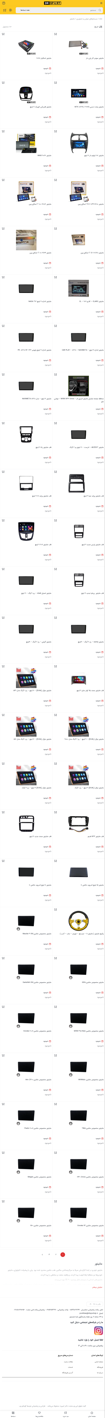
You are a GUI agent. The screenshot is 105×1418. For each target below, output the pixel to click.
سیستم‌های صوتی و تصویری (86, 18)
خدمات (70, 1367)
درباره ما (100, 1372)
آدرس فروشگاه (67, 1372)
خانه (100, 18)
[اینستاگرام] (98, 1330)
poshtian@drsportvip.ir (89, 1313)
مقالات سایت (68, 1362)
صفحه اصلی (99, 1362)
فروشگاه (100, 1367)
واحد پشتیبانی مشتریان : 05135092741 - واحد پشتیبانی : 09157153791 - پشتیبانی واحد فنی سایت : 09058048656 (56, 1309)
